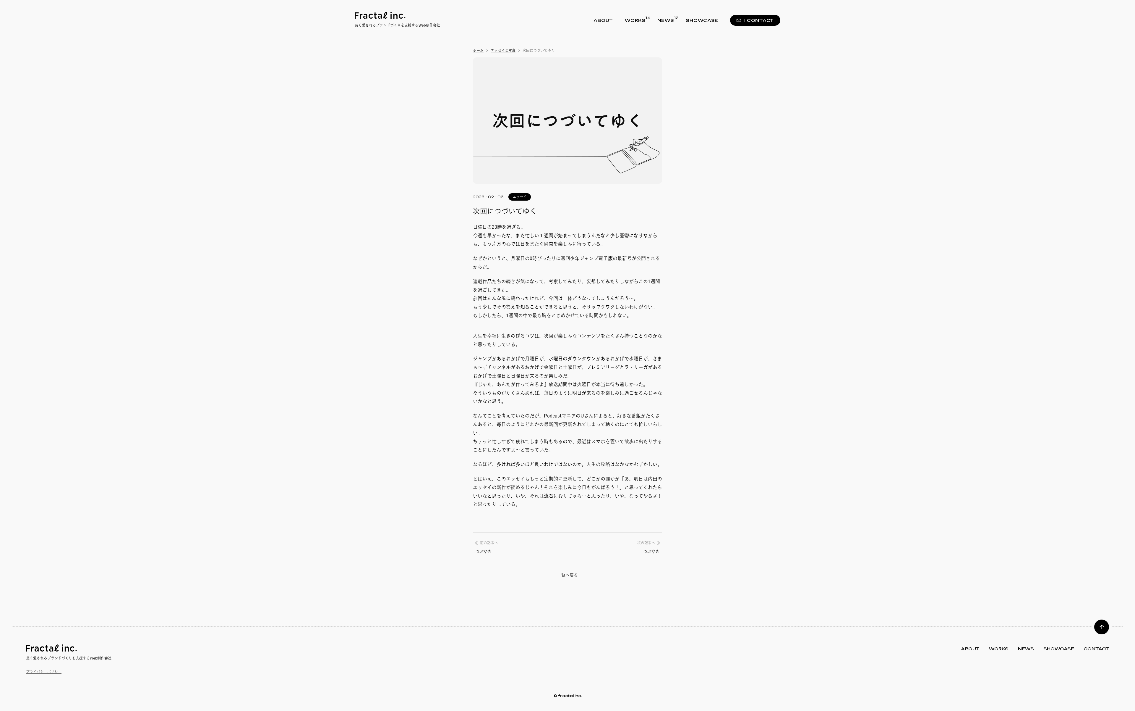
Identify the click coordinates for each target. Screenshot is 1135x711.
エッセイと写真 (503, 50)
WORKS (635, 20)
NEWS (665, 20)
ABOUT (603, 20)
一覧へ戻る (567, 575)
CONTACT (760, 20)
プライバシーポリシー (43, 671)
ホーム (478, 50)
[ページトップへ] (1101, 627)
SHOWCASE (702, 20)
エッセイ (520, 197)
